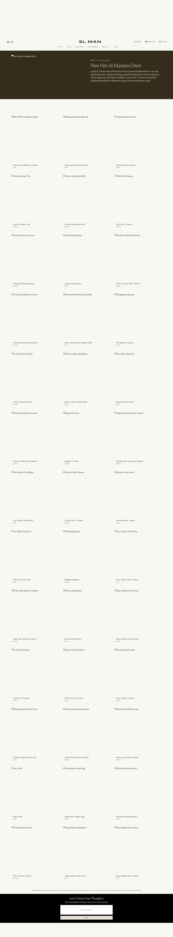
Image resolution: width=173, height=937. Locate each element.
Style (60, 47)
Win (116, 47)
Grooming (93, 47)
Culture (79, 47)
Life (69, 47)
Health (105, 47)
